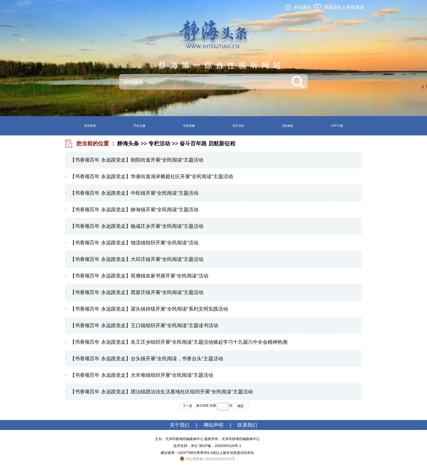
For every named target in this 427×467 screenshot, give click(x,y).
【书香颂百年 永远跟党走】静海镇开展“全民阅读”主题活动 (134, 209)
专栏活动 (238, 125)
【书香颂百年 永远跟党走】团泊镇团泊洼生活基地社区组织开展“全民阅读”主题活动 (161, 391)
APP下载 (337, 125)
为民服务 (288, 125)
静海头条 (128, 143)
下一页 (187, 406)
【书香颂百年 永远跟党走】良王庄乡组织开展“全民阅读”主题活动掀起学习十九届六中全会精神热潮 (178, 342)
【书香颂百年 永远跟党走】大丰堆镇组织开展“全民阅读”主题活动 (141, 375)
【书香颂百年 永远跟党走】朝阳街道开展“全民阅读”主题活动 (136, 160)
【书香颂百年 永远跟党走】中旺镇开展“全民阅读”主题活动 (134, 193)
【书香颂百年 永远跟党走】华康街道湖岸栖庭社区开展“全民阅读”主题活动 (151, 176)
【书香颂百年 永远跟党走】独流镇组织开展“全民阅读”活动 (134, 242)
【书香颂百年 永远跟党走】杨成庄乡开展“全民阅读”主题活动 (136, 226)
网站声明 (213, 425)
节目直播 (189, 125)
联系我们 (247, 425)
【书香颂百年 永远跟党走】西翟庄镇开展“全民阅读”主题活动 (136, 292)
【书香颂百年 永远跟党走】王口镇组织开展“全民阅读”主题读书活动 (144, 325)
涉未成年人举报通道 (344, 7)
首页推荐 (90, 125)
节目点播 (139, 125)
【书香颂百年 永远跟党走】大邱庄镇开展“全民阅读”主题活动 (136, 259)
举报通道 (302, 7)
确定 (240, 406)
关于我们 (180, 425)
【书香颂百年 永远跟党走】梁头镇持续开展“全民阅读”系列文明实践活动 (149, 309)
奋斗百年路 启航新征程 (207, 143)
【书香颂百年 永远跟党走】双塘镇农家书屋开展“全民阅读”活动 (139, 275)
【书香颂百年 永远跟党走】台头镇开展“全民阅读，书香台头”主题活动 (146, 358)
